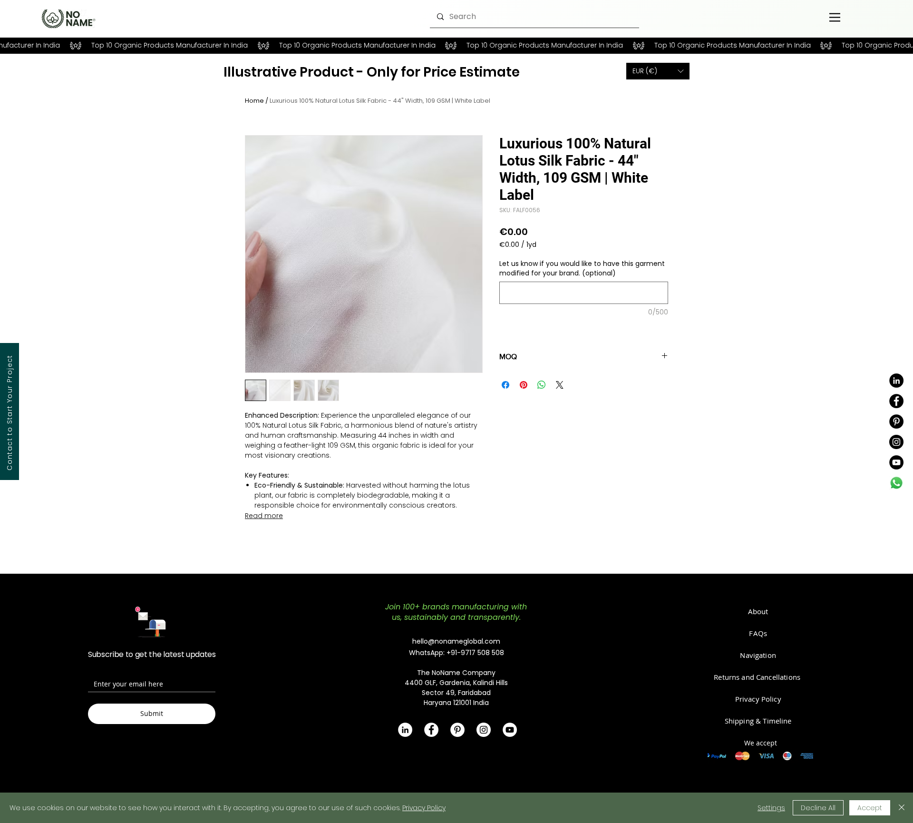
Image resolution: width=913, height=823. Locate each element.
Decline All (818, 808)
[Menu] (834, 17)
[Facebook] (896, 401)
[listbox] (658, 71)
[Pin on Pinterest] (523, 385)
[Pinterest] (896, 421)
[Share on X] (559, 385)
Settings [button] (771, 808)
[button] (658, 71)
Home (254, 100)
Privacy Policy (424, 808)
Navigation (758, 655)
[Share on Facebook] (505, 385)
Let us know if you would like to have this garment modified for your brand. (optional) (582, 268)
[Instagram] (896, 442)
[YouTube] (896, 462)
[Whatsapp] (896, 483)
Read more (264, 515)
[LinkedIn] (896, 380)
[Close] (901, 807)
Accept (869, 808)
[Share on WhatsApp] (541, 385)
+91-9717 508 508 (475, 652)
